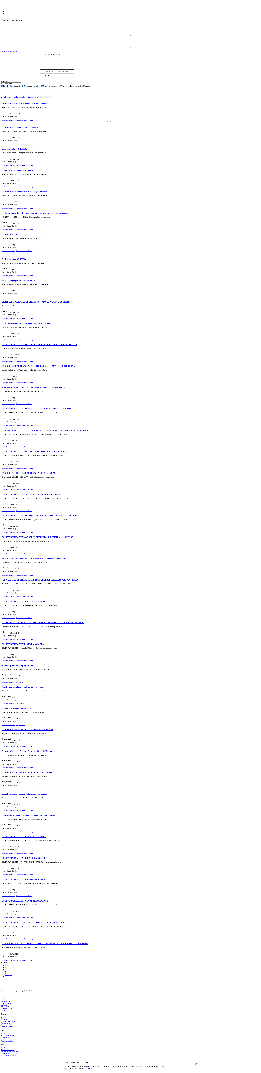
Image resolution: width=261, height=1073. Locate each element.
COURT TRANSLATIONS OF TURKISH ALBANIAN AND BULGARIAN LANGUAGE (39, 345)
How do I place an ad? (8, 1021)
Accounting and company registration (17, 665)
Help (2, 1039)
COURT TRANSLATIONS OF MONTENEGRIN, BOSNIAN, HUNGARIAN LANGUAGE (40, 516)
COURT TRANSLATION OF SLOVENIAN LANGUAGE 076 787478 (31, 494)
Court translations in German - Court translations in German (27, 772)
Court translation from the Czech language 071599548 (24, 191)
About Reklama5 (6, 1003)
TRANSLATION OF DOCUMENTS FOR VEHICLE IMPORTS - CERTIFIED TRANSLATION (43, 623)
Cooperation (5, 1053)
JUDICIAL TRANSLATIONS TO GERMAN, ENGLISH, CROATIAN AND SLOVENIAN (40, 580)
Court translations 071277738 (14, 234)
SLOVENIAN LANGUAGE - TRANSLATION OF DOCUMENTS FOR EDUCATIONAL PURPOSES (45, 944)
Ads (5, 97)
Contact (3, 1010)
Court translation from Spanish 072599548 (20, 127)
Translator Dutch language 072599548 (18, 170)
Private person (11, 97)
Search (4, 20)
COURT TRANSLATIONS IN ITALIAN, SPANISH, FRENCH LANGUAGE (34, 452)
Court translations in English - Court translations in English (27, 751)
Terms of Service (6, 1009)
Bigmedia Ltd (5, 1001)
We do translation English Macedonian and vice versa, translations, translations (35, 213)
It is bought (16, 86)
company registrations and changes (16, 708)
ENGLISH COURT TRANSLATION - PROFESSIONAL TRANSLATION (33, 387)
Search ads (4, 1048)
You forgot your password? (9, 1051)
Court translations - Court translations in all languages (24, 794)
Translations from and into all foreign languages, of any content (28, 815)
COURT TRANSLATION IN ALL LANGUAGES (23, 644)
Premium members (7, 1041)
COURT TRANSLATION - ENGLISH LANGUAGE (24, 601)
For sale (5, 86)
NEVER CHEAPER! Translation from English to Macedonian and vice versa (34, 558)
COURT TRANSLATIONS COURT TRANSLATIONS (25, 901)
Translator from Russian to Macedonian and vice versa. (25, 104)
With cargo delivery (67, 86)
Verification (4, 1019)
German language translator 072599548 (18, 280)
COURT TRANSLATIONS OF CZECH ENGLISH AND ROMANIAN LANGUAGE (37, 537)
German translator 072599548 (14, 149)
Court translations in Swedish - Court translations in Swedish (27, 730)
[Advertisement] (57, 91)
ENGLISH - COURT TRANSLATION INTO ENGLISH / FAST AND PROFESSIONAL (39, 366)
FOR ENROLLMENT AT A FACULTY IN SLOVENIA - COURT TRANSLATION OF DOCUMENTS (45, 430)
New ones (53, 86)
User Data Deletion (7, 1027)
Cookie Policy (88, 1068)
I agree (196, 1064)
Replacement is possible (31, 86)
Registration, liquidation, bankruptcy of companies (23, 687)
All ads (3, 1033)
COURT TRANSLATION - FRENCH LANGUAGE (23, 858)
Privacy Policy (5, 1007)
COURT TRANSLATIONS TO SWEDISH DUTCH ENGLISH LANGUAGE (34, 922)
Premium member (6, 1025)
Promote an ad (5, 1023)
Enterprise (19, 97)
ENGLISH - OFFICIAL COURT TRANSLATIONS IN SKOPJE (29, 473)
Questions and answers (8, 1055)
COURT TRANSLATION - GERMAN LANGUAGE (24, 837)
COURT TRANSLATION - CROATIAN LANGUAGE (25, 879)
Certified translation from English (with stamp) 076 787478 (26, 323)
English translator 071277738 (14, 259)
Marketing (4, 1005)
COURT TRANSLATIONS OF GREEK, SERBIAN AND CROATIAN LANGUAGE (37, 409)
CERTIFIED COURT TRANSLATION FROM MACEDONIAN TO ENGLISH (35, 302)
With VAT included (84, 86)
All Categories (5, 1037)
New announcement (7, 1035)
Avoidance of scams (7, 1050)
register (3, 1017)
